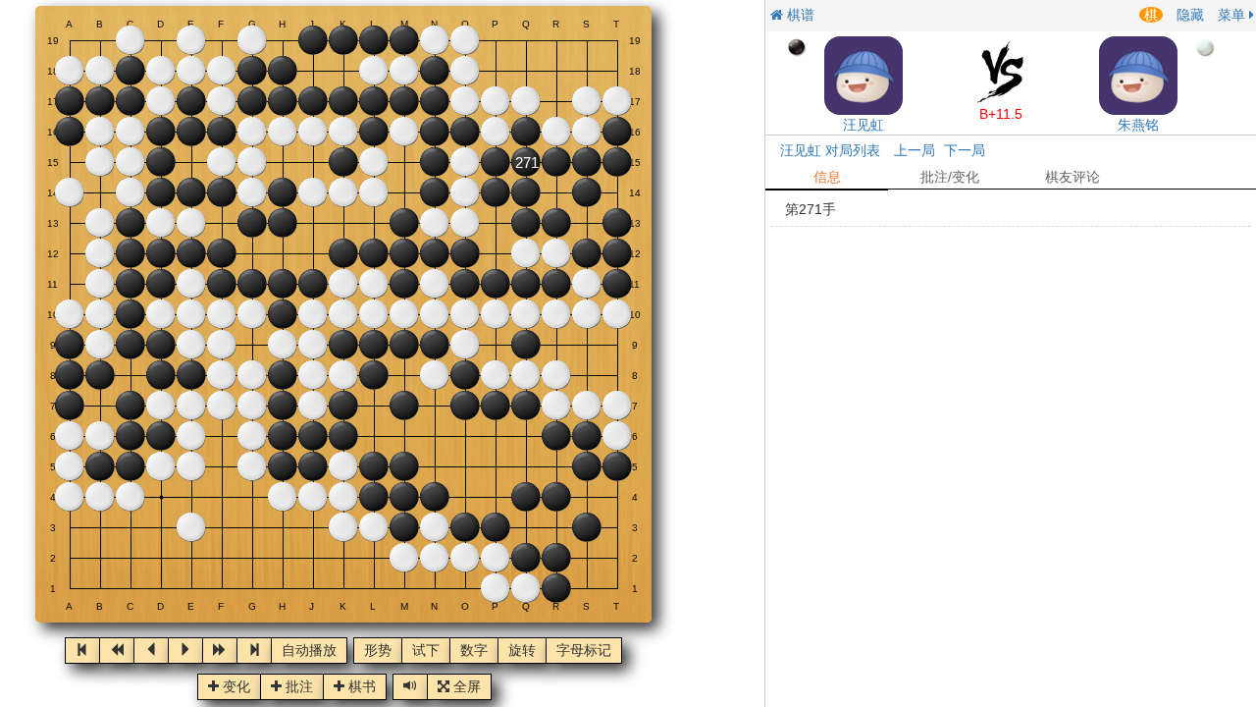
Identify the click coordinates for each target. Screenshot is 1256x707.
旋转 (522, 651)
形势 (378, 651)
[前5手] (116, 650)
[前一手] (151, 650)
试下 (426, 651)
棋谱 (798, 15)
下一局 (964, 150)
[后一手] (185, 650)
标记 (583, 651)
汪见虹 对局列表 (830, 150)
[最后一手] (254, 650)
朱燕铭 (1138, 125)
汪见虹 (863, 125)
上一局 (914, 150)
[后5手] (219, 650)
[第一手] (82, 650)
